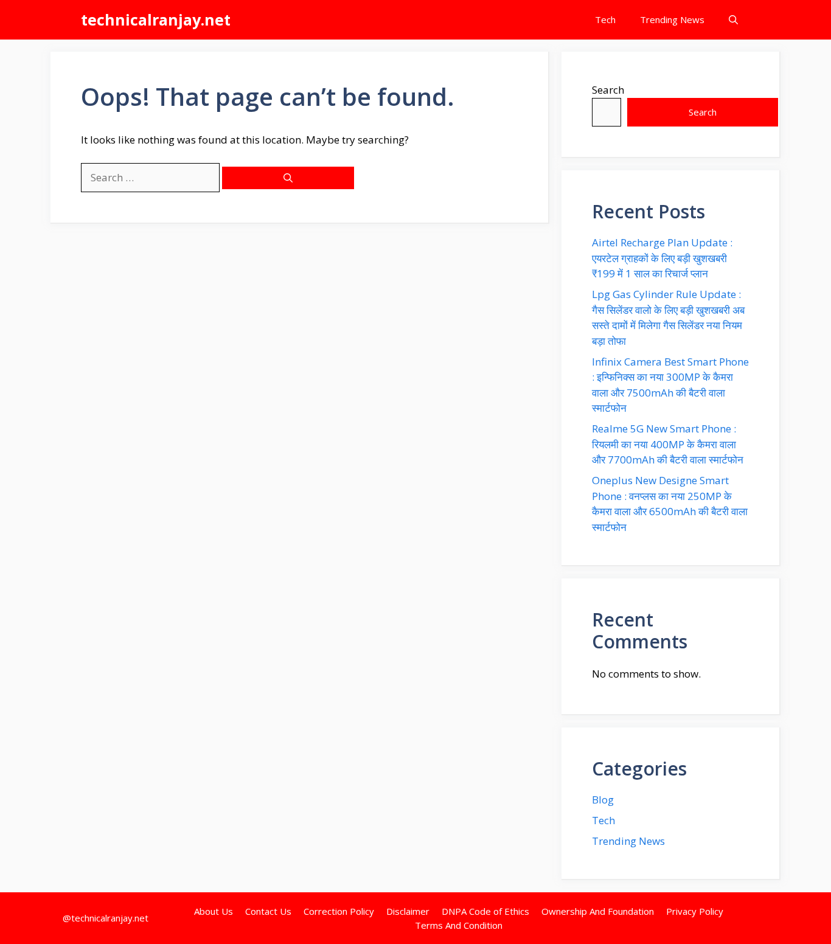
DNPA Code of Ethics (485, 911)
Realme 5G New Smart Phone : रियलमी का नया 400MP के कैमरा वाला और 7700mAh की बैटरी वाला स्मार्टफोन (667, 444)
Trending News (672, 19)
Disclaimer (407, 911)
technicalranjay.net (156, 19)
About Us (213, 911)
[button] (733, 20)
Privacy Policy (694, 911)
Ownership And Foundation (597, 911)
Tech (605, 19)
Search (608, 90)
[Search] (288, 178)
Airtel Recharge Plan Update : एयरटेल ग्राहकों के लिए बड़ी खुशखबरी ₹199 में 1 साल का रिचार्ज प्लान (662, 257)
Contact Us (268, 911)
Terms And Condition (458, 925)
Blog (603, 800)
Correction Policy (339, 911)
